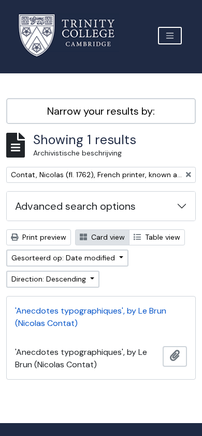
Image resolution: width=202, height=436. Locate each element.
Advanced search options (75, 206)
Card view (107, 237)
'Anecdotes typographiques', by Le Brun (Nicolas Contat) (90, 317)
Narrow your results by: (101, 111)
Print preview (43, 237)
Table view (161, 237)
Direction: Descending (49, 279)
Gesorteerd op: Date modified (64, 257)
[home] (72, 35)
